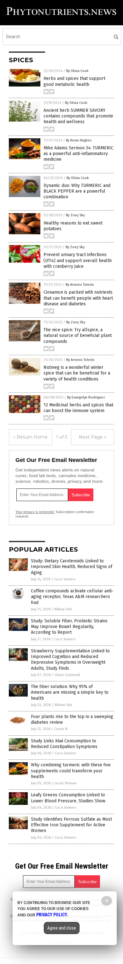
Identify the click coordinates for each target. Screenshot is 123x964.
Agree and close (61, 928)
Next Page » (92, 437)
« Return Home (30, 437)
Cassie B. (61, 729)
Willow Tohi (63, 609)
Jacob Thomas (66, 783)
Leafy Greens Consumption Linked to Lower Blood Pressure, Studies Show (68, 797)
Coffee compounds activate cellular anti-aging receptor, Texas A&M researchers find (72, 596)
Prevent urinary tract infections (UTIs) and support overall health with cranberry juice (78, 260)
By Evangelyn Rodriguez (86, 397)
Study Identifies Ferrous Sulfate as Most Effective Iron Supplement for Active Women (71, 825)
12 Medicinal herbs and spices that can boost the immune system (78, 407)
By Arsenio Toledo (80, 285)
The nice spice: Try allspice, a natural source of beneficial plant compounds (78, 335)
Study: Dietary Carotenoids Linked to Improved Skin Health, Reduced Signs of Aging (71, 566)
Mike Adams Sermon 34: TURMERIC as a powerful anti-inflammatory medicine (79, 153)
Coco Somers (64, 579)
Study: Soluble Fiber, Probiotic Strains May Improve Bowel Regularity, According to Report (69, 626)
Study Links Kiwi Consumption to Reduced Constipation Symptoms (64, 743)
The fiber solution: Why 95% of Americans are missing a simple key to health (69, 692)
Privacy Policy (51, 914)
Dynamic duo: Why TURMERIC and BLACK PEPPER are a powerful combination (77, 191)
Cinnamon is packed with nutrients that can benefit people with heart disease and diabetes (78, 298)
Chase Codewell (67, 675)
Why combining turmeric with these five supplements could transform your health (71, 770)
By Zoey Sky (75, 215)
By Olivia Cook (77, 71)
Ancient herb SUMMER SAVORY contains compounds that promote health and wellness (78, 116)
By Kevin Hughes (78, 140)
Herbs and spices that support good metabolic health (74, 81)
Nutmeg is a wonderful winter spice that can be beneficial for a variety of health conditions (77, 373)
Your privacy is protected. (35, 512)
